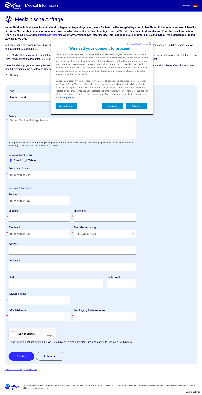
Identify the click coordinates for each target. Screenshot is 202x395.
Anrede (13, 194)
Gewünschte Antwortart (20, 155)
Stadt (11, 277)
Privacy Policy (67, 97)
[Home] (13, 5)
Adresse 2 (14, 260)
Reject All (136, 106)
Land (11, 91)
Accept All (112, 106)
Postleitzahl (113, 277)
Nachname (80, 210)
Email (17, 160)
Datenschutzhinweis (13, 369)
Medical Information (41, 5)
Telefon (32, 160)
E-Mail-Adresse (17, 310)
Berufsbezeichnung (85, 227)
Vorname (14, 210)
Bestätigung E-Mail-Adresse (89, 310)
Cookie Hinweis (30, 369)
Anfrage (13, 116)
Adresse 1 (14, 244)
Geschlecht (15, 227)
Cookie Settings (193, 392)
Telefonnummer (17, 293)
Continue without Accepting (139, 43)
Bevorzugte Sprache (20, 168)
